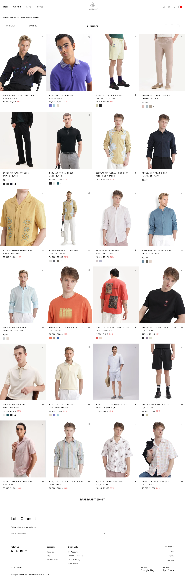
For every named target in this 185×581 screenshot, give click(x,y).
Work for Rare (52, 559)
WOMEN (17, 7)
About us (50, 552)
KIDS (28, 7)
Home (5, 17)
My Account (72, 552)
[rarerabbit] (92, 6)
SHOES (40, 7)
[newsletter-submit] (103, 533)
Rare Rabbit (14, 17)
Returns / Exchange (75, 556)
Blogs (172, 551)
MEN (5, 7)
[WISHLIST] (174, 7)
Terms (171, 556)
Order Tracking (74, 559)
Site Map (170, 560)
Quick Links (73, 547)
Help (48, 556)
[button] (42, 37)
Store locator (73, 563)
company (51, 547)
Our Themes (169, 547)
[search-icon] (164, 7)
